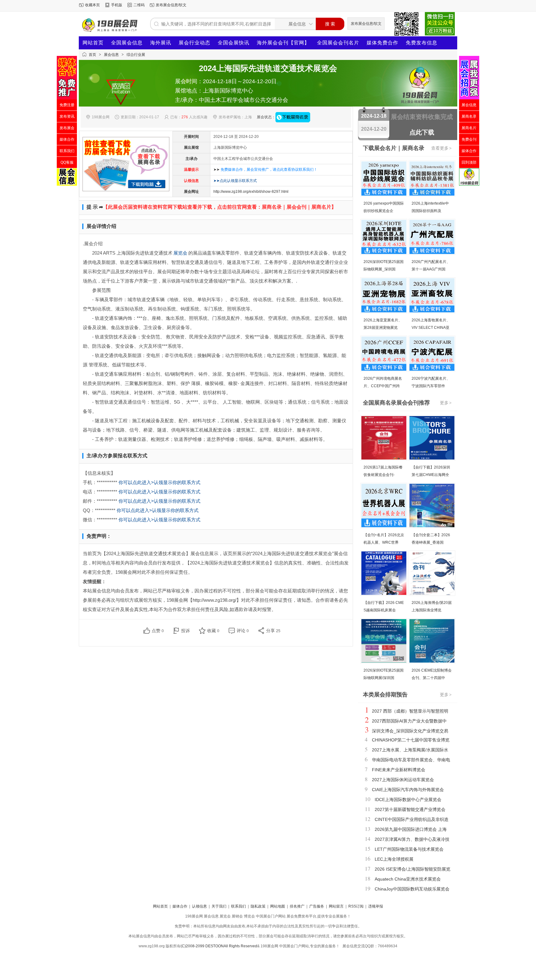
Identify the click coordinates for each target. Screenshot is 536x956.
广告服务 (316, 906)
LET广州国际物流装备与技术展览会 (409, 849)
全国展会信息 (127, 42)
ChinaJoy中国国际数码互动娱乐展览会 (412, 888)
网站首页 (93, 42)
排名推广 (297, 906)
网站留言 (336, 906)
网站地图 (277, 906)
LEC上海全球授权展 (394, 859)
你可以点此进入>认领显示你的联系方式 (159, 482)
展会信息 (111, 54)
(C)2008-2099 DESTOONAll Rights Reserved (219, 946)
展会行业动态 (194, 42)
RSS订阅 (356, 906)
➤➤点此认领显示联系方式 (235, 181)
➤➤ (265, 169)
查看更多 (441, 148)
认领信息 (199, 906)
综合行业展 (136, 54)
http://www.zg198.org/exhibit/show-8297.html (250, 191)
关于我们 (219, 906)
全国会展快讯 (233, 42)
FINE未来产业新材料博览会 (398, 769)
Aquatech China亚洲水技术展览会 (408, 879)
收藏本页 (92, 5)
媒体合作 (179, 906)
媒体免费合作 (382, 42)
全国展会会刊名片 (338, 42)
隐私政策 (258, 906)
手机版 (116, 5)
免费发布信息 (421, 42)
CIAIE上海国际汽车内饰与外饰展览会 (408, 789)
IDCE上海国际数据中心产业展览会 (408, 799)
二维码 (139, 5)
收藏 (213, 630)
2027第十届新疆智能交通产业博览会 (410, 809)
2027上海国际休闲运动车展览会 (403, 779)
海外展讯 (160, 42)
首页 (92, 54)
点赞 (158, 630)
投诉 (185, 630)
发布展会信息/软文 (171, 5)
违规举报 (375, 906)
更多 (446, 402)
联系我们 (238, 906)
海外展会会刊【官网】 (283, 42)
